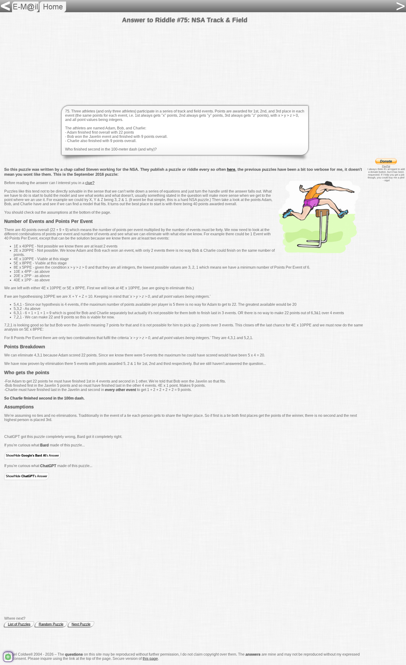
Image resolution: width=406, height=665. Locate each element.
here (231, 169)
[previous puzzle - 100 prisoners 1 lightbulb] (6, 6)
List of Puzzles (19, 624)
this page (150, 659)
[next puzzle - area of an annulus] (400, 6)
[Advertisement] (185, 61)
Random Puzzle (51, 624)
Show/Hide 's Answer (32, 455)
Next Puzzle (81, 624)
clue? (89, 183)
